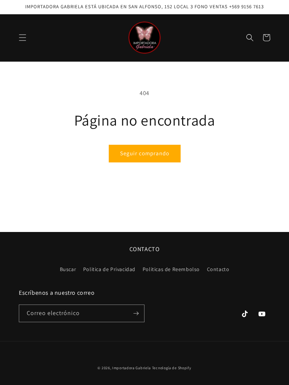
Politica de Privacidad (109, 269)
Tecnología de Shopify (172, 367)
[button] (22, 37)
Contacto (218, 269)
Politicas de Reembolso (171, 269)
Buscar (68, 269)
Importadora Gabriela (131, 367)
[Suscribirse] (136, 313)
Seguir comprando (144, 153)
